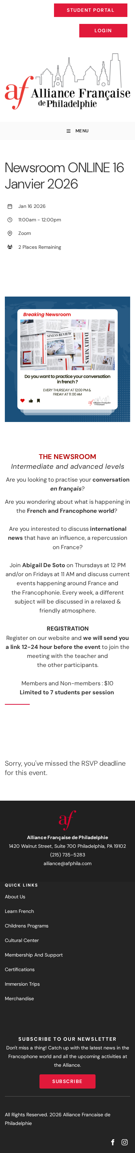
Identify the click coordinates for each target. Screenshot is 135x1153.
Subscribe (67, 1078)
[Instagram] (124, 1142)
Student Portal (106, 5)
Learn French (19, 911)
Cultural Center (22, 940)
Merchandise (19, 998)
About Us (15, 897)
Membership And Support (34, 955)
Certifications (20, 969)
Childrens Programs (26, 926)
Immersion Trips (22, 984)
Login (121, 25)
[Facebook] (112, 1142)
